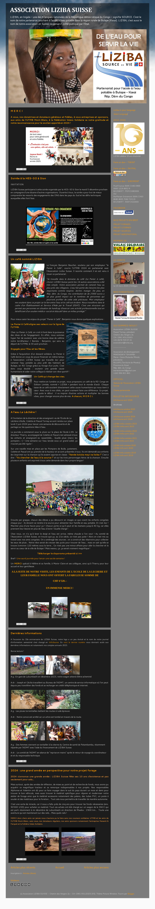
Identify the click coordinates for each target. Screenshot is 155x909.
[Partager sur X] (21, 169)
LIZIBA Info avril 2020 (123, 448)
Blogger (131, 893)
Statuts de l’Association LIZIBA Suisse (127, 384)
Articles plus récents (23, 867)
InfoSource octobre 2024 (124, 416)
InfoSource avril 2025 (122, 412)
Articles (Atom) (29, 873)
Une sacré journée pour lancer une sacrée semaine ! (41, 558)
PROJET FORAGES (121, 224)
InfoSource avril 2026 (122, 400)
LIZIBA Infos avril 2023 (123, 426)
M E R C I (17, 111)
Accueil (59, 867)
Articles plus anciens (96, 867)
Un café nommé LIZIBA (26, 259)
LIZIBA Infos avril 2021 (123, 440)
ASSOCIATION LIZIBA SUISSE (51, 10)
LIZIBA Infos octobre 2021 (125, 438)
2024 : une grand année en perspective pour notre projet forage (53, 770)
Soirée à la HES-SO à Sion (28, 178)
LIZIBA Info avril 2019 (123, 455)
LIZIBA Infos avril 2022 (123, 433)
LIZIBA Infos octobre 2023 (125, 423)
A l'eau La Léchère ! (23, 412)
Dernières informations (26, 633)
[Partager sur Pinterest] (25, 169)
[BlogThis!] (19, 169)
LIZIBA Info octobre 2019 (124, 452)
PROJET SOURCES (122, 230)
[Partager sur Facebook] (23, 169)
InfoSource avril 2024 (122, 419)
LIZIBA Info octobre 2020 (124, 445)
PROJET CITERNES (122, 227)
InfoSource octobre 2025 (124, 409)
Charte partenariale (121, 390)
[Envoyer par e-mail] (17, 169)
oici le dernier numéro (75, 642)
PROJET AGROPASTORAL (125, 234)
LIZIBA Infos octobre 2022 (125, 431)
